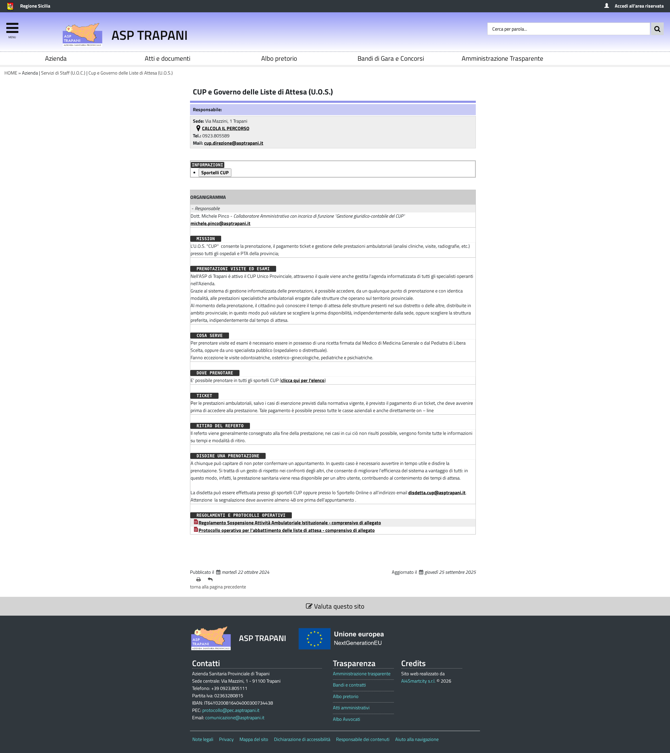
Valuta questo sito (338, 606)
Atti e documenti (167, 58)
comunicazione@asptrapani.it (234, 717)
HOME (10, 72)
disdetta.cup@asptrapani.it (437, 492)
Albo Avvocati (346, 719)
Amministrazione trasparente (361, 674)
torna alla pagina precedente (218, 586)
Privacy (226, 739)
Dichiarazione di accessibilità (302, 739)
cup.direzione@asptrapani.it (233, 143)
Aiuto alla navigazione (417, 739)
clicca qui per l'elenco (303, 380)
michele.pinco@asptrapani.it (220, 223)
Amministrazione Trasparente (502, 58)
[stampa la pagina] (200, 579)
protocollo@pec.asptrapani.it (230, 710)
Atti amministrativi (351, 708)
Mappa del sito (253, 739)
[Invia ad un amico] (211, 579)
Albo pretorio (279, 58)
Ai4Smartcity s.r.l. (418, 680)
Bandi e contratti (349, 685)
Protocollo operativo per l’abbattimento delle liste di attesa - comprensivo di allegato (287, 530)
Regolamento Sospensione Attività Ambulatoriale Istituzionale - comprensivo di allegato (290, 522)
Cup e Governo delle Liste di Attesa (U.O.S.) (130, 72)
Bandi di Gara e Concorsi (391, 58)
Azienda (56, 58)
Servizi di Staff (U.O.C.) (63, 72)
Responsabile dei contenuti (362, 739)
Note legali (202, 739)
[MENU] (12, 25)
